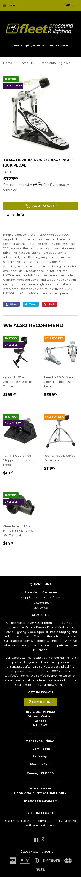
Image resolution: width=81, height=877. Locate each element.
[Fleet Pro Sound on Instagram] (43, 840)
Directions (42, 702)
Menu (13, 5)
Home (7, 63)
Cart (74, 5)
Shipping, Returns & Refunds (40, 597)
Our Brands (40, 608)
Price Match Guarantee (40, 592)
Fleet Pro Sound (42, 851)
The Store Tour (40, 602)
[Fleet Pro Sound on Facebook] (36, 840)
